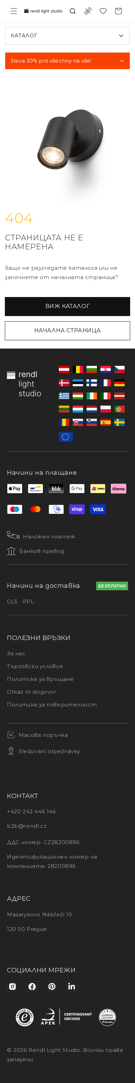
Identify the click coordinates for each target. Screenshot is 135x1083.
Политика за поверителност (52, 704)
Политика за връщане (40, 679)
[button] (13, 11)
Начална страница (67, 330)
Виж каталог (67, 306)
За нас (16, 653)
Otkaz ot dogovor (31, 691)
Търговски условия (35, 666)
